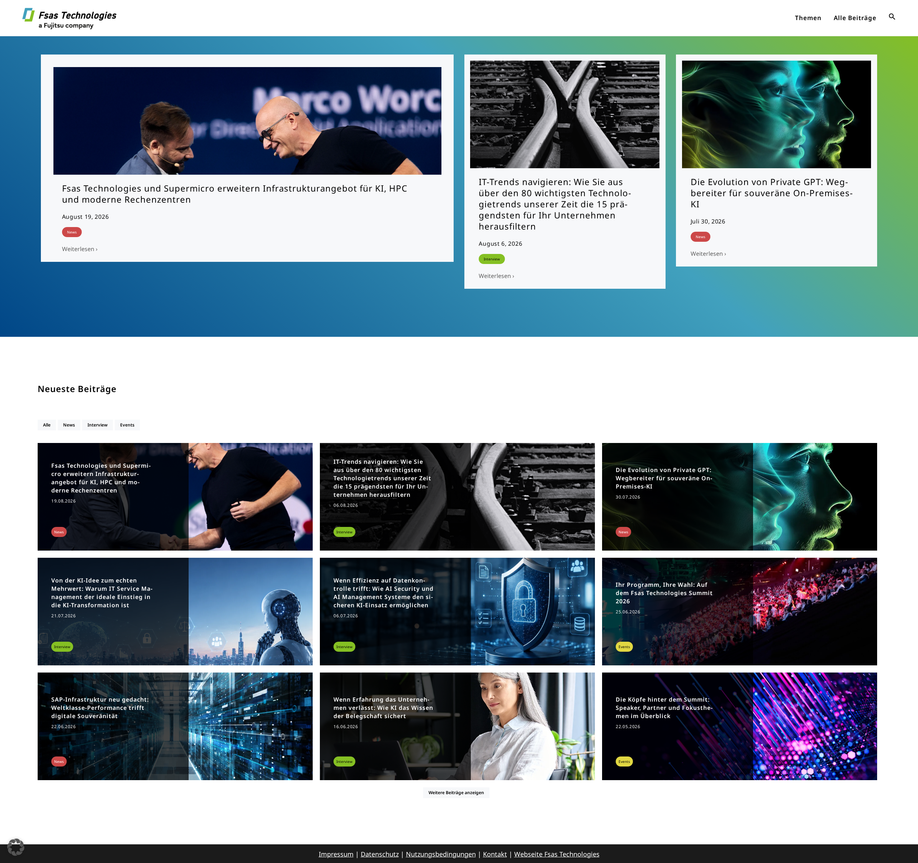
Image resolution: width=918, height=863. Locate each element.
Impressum (336, 854)
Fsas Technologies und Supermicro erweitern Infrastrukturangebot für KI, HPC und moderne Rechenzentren (234, 193)
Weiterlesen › (80, 249)
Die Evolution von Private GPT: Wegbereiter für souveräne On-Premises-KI (772, 193)
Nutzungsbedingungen (441, 854)
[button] (892, 18)
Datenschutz (380, 854)
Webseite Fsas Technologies (557, 854)
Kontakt (495, 854)
